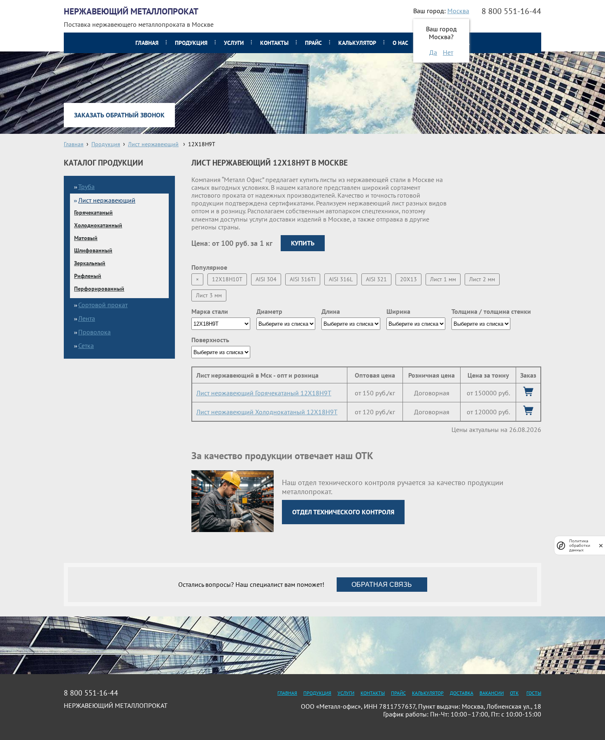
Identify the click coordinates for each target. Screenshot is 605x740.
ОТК (514, 693)
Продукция (191, 43)
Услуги (234, 43)
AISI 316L (341, 279)
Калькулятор (357, 43)
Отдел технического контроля (343, 512)
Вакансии (491, 693)
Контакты (274, 43)
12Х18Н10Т (227, 279)
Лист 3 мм (209, 295)
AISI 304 (266, 279)
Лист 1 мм (443, 279)
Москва (458, 11)
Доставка (461, 693)
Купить (302, 243)
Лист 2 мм (482, 279)
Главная (146, 43)
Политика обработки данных (579, 545)
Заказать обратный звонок (119, 115)
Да (433, 52)
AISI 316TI (303, 279)
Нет (448, 52)
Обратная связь (381, 584)
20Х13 (408, 279)
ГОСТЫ (533, 693)
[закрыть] (601, 545)
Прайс (313, 43)
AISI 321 (376, 279)
